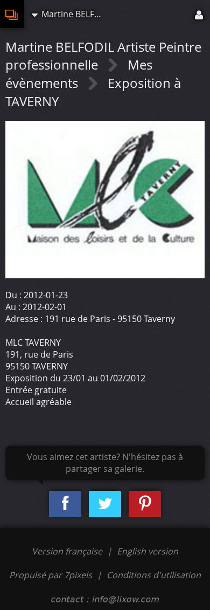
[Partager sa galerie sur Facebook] (65, 504)
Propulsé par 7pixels (50, 575)
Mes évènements (78, 74)
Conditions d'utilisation (154, 575)
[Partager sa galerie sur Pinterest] (145, 504)
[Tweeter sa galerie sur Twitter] (105, 504)
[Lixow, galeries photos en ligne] (12, 14)
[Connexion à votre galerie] (200, 14)
